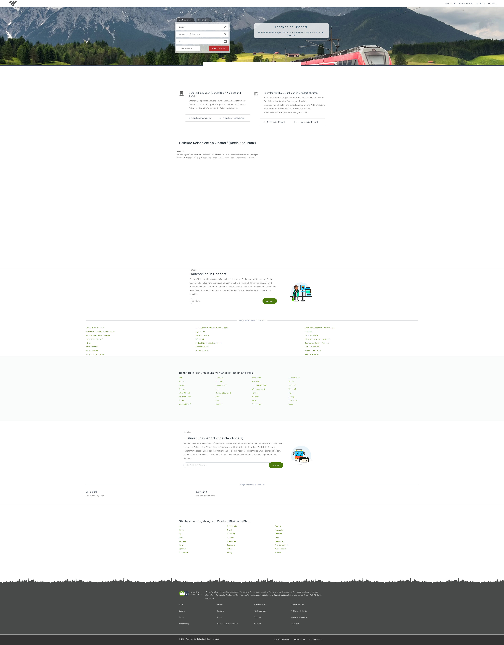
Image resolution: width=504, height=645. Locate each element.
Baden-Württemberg (299, 617)
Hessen (219, 617)
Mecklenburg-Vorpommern (227, 624)
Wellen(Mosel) (92, 350)
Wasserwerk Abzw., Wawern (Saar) (100, 332)
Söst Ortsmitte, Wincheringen (317, 339)
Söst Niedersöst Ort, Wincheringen (320, 328)
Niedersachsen (260, 611)
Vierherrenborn (281, 545)
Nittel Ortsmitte (202, 335)
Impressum (299, 640)
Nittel (88, 343)
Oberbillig (220, 381)
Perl (180, 378)
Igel (217, 389)
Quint (290, 404)
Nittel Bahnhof (92, 347)
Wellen (278, 553)
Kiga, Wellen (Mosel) (94, 339)
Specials (492, 4)
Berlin (181, 617)
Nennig (182, 389)
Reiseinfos (480, 4)
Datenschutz (316, 640)
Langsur (182, 549)
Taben (254, 400)
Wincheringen (185, 396)
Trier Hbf (292, 389)
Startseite (450, 4)
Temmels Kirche (311, 335)
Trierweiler (279, 541)
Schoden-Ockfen (259, 385)
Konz (218, 400)
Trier (277, 537)
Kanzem (219, 404)
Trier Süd (292, 385)
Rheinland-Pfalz (260, 604)
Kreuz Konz (256, 381)
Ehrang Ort (293, 400)
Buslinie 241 (91, 492)
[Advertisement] (252, 69)
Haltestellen (465, 4)
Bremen (219, 604)
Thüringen (295, 624)
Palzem (182, 381)
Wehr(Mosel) (184, 393)
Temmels (309, 332)
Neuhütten (183, 553)
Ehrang (291, 396)
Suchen (269, 301)
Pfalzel (291, 393)
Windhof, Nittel (202, 350)
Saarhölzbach (294, 378)
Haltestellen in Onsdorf (307, 122)
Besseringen (257, 404)
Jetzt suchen (218, 48)
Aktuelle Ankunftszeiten (233, 118)
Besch (181, 385)
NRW (181, 604)
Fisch (181, 530)
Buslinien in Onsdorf (275, 122)
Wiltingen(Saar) (258, 389)
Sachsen (257, 624)
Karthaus (255, 393)
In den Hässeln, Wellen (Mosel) (209, 343)
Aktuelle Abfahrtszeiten (201, 118)
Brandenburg (184, 624)
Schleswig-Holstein (299, 611)
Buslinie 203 (201, 492)
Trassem (278, 534)
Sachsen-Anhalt (297, 604)
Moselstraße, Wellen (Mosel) (98, 335)
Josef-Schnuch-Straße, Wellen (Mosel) (212, 328)
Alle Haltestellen (312, 354)
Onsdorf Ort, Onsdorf (95, 328)
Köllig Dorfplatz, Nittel (95, 354)
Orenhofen (231, 541)
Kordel (291, 381)
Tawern (278, 526)
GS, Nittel (200, 339)
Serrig (218, 396)
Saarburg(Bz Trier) (223, 393)
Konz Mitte (256, 378)
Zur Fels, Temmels (312, 347)
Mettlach (255, 396)
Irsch (181, 537)
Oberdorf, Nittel (202, 347)
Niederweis (232, 526)
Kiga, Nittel (200, 332)
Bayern (182, 611)
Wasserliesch (221, 385)
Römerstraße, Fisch (313, 350)
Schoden (231, 549)
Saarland (257, 617)
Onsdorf (230, 537)
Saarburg (231, 545)
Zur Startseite (281, 640)
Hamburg (220, 611)
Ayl (180, 526)
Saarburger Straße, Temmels (317, 343)
